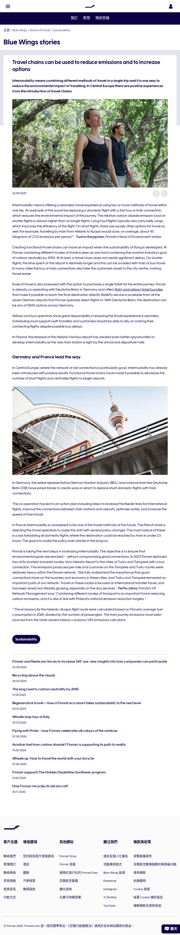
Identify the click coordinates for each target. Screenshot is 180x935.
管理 (86, 18)
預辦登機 (102, 18)
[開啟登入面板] (170, 6)
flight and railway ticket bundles (139, 290)
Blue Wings (20, 30)
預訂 (74, 18)
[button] (8, 6)
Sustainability (61, 30)
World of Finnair (40, 30)
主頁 (7, 30)
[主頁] (90, 6)
